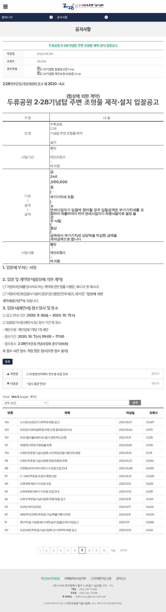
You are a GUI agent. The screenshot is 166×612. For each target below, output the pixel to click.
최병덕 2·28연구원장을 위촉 (36, 445)
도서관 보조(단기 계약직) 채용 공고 (39, 422)
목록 (7, 361)
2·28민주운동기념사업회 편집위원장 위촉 (43, 460)
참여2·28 (7, 17)
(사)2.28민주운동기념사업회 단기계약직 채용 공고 (48, 530)
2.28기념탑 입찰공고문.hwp (57, 69)
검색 (135, 402)
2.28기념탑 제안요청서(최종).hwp (61, 73)
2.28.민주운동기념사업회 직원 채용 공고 (42, 499)
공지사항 (62, 17)
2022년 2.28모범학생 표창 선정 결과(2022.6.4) (46, 429)
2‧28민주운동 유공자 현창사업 (38, 476)
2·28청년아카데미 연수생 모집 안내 (47, 374)
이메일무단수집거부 (75, 578)
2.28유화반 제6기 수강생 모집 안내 (39, 491)
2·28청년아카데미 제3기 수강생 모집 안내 (43, 468)
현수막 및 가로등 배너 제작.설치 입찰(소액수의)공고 (49, 522)
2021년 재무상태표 (30, 506)
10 (104, 550)
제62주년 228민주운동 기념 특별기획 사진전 (45, 514)
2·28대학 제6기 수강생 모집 (35, 483)
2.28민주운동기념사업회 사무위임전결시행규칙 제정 (50, 453)
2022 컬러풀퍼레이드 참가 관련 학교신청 (43, 437)
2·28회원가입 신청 (101, 578)
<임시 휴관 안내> (36, 383)
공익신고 (121, 578)
